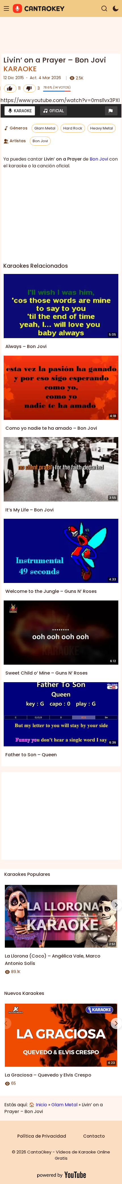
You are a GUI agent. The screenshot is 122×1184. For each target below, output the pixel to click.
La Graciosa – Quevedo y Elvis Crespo (48, 1075)
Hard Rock (72, 128)
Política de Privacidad (41, 1136)
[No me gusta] (29, 88)
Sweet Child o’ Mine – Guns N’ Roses (46, 673)
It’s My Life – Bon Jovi (29, 510)
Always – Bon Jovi (26, 346)
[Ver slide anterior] (5, 905)
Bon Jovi (40, 141)
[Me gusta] (10, 88)
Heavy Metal (101, 128)
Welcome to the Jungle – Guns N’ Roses (51, 591)
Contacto (94, 1136)
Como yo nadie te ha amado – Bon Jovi (51, 428)
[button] (111, 110)
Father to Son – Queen (31, 754)
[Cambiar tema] (115, 8)
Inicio (41, 1104)
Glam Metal (44, 128)
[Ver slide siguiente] (116, 905)
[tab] (20, 110)
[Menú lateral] (6, 8)
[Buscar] (104, 8)
